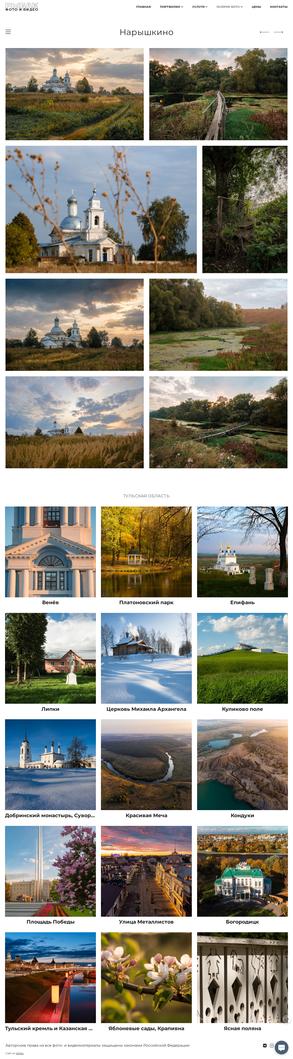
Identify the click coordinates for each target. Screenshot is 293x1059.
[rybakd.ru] (21, 7)
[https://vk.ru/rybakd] (265, 1045)
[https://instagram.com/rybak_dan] (272, 1045)
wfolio (20, 1053)
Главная (143, 6)
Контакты (279, 6)
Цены (256, 6)
